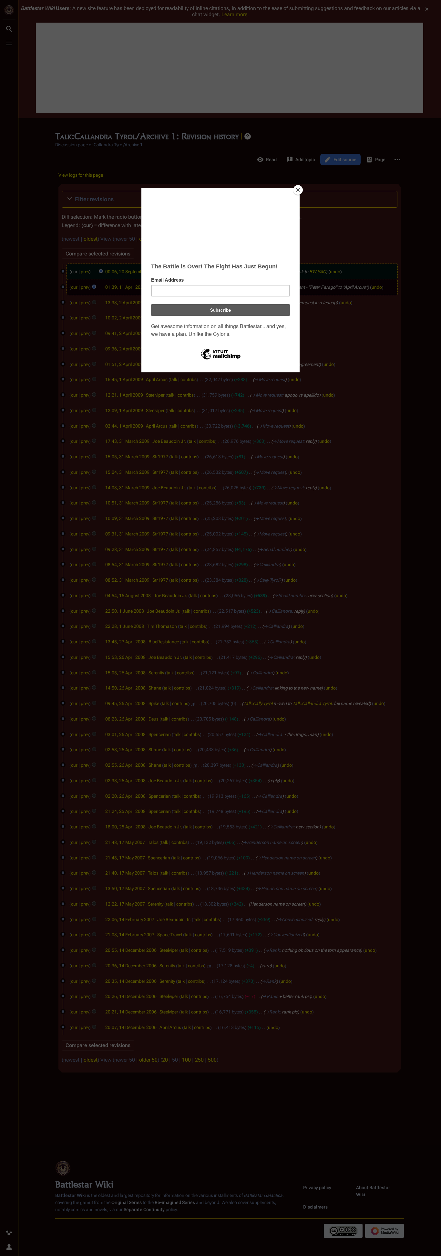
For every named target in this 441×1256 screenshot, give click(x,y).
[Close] (298, 190)
